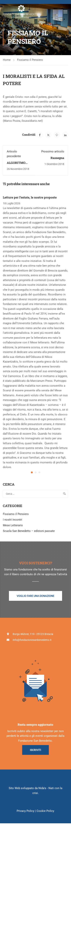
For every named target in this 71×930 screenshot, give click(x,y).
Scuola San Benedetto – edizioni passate (29, 531)
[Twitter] (48, 135)
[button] (32, 472)
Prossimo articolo (52, 151)
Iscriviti (35, 749)
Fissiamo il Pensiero (30, 60)
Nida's (42, 788)
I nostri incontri (12, 519)
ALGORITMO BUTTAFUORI (17, 165)
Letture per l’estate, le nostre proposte (30, 197)
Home (7, 60)
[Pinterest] (57, 135)
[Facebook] (40, 135)
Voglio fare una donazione (35, 595)
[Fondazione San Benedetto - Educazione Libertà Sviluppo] (21, 11)
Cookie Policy (45, 811)
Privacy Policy (25, 811)
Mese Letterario (13, 525)
